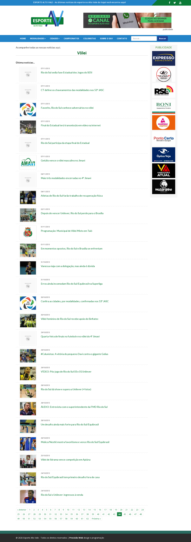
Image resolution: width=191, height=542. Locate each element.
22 (132, 509)
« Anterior (21, 509)
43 (114, 514)
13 (84, 509)
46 (130, 514)
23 (137, 509)
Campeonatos (71, 38)
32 (56, 514)
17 (105, 509)
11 (73, 509)
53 (40, 518)
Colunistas (89, 38)
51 (29, 518)
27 (29, 514)
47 (135, 514)
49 (18, 518)
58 (66, 518)
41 (103, 514)
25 (18, 514)
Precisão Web (76, 537)
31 (50, 514)
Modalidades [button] (37, 38)
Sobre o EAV (106, 38)
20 (121, 509)
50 (24, 518)
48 (141, 514)
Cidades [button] (54, 38)
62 (87, 518)
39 (93, 514)
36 (77, 514)
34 (66, 514)
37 (82, 514)
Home (23, 38)
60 (77, 518)
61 (82, 518)
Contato (122, 38)
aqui (58, 47)
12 (79, 509)
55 (50, 518)
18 (110, 509)
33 (61, 514)
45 (125, 514)
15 (95, 509)
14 (89, 509)
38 (87, 514)
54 (45, 518)
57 (61, 518)
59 (71, 518)
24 (142, 509)
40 (98, 514)
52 (34, 518)
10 (68, 509)
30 (45, 514)
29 (40, 514)
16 (100, 509)
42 (109, 514)
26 (24, 514)
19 (116, 509)
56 (56, 518)
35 (71, 514)
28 (34, 514)
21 (126, 509)
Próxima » (96, 518)
